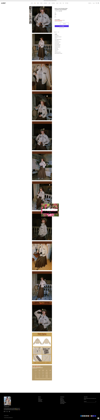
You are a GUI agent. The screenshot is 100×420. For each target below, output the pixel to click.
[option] (30, 8)
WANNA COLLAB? (40, 399)
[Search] (96, 3)
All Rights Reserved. (11, 417)
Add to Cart (64, 23)
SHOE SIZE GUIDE (40, 401)
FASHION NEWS (40, 400)
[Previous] (30, 5)
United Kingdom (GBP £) (6, 415)
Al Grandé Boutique (7, 417)
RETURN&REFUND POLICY (63, 402)
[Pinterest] (9, 411)
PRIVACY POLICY (62, 399)
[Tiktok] (50, 214)
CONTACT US (61, 398)
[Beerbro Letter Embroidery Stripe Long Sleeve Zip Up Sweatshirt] (30, 8)
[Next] (30, 25)
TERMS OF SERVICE (62, 401)
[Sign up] (95, 401)
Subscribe (50, 212)
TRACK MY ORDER (62, 403)
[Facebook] (4, 411)
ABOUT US (39, 398)
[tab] (62, 44)
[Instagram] (49, 214)
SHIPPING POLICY (62, 400)
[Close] (58, 204)
